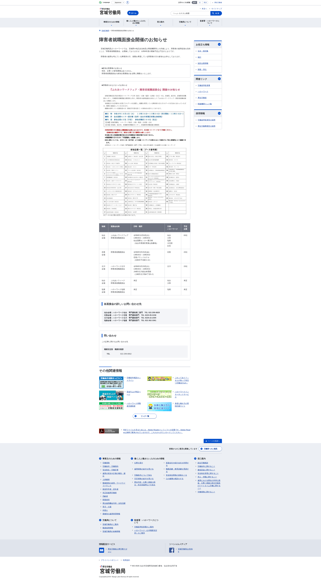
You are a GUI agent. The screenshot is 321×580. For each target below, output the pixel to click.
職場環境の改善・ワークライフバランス (114, 484)
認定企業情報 (203, 63)
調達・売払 (202, 69)
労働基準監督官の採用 (206, 120)
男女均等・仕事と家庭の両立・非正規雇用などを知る (144, 483)
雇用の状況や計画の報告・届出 (114, 474)
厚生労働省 (218, 2)
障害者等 (106, 500)
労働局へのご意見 (210, 449)
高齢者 (105, 496)
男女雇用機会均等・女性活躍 (114, 503)
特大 (205, 2)
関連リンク (201, 79)
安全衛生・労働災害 (110, 470)
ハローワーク (203, 92)
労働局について (110, 520)
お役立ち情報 (202, 44)
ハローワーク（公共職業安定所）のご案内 (145, 531)
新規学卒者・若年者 (110, 489)
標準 (194, 2)
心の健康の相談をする (174, 479)
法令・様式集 (203, 51)
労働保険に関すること (206, 492)
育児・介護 (107, 507)
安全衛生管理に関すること (208, 473)
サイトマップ (216, 9)
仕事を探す (138, 463)
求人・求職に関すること (207, 477)
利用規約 (126, 560)
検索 (217, 13)
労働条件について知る (143, 475)
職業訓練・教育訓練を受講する (177, 470)
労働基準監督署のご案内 (144, 527)
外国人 (105, 510)
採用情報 (200, 113)
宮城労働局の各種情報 (111, 531)
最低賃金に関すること (206, 470)
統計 (199, 57)
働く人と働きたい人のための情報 (149, 459)
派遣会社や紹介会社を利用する (177, 464)
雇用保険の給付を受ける (144, 469)
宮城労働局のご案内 (110, 524)
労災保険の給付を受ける (144, 479)
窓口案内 (202, 459)
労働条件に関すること (206, 466)
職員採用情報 (108, 528)
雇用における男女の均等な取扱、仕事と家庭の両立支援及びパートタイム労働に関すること (209, 484)
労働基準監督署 (204, 85)
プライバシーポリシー (109, 560)
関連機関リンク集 (205, 104)
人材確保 (106, 480)
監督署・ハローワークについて (146, 521)
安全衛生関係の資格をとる (176, 475)
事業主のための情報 (112, 459)
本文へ (204, 9)
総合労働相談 (203, 463)
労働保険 (106, 463)
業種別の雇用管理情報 (111, 514)
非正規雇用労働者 (110, 493)
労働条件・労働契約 (110, 466)
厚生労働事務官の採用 (206, 126)
